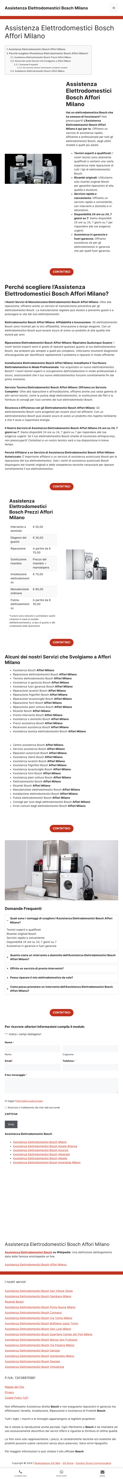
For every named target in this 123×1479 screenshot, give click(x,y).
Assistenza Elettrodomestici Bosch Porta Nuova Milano (40, 1307)
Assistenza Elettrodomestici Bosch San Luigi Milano (38, 1328)
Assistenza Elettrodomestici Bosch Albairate (41, 1154)
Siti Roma (68, 1463)
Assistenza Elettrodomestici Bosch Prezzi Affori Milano (42, 57)
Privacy (9, 1392)
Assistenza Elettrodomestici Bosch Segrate (32, 1361)
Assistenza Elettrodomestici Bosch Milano (46, 8)
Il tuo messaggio (16, 1074)
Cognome (68, 1054)
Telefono (69, 1060)
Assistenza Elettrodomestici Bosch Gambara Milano (38, 1296)
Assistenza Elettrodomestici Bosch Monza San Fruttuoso (41, 1339)
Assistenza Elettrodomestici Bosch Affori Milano (37, 49)
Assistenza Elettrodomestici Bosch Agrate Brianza (45, 1146)
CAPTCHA (11, 1114)
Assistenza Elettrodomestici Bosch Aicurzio (40, 1150)
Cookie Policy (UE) (16, 1397)
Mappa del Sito (14, 1387)
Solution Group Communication (93, 1463)
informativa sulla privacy (29, 1100)
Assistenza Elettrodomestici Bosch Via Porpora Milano (39, 1345)
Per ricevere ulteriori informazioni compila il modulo (45, 68)
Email (9, 1060)
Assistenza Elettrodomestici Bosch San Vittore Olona (39, 1290)
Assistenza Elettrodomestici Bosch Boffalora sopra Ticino (41, 1323)
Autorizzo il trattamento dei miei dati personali (34, 1107)
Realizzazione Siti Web (47, 1463)
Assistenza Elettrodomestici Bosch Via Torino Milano (38, 1318)
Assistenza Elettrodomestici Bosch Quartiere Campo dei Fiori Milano (48, 1334)
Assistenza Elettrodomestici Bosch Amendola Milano (47, 1162)
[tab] (61, 932)
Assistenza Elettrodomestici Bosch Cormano (33, 1312)
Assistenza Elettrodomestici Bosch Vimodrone (34, 1366)
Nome (8, 1054)
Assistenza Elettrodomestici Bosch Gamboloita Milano (39, 1356)
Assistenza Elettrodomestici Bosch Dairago (32, 1350)
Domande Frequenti (29, 64)
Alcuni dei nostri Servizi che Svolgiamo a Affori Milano (43, 61)
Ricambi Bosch (14, 1301)
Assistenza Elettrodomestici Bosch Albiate (40, 1158)
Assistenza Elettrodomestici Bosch (28, 1252)
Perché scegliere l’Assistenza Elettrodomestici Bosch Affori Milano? (48, 53)
